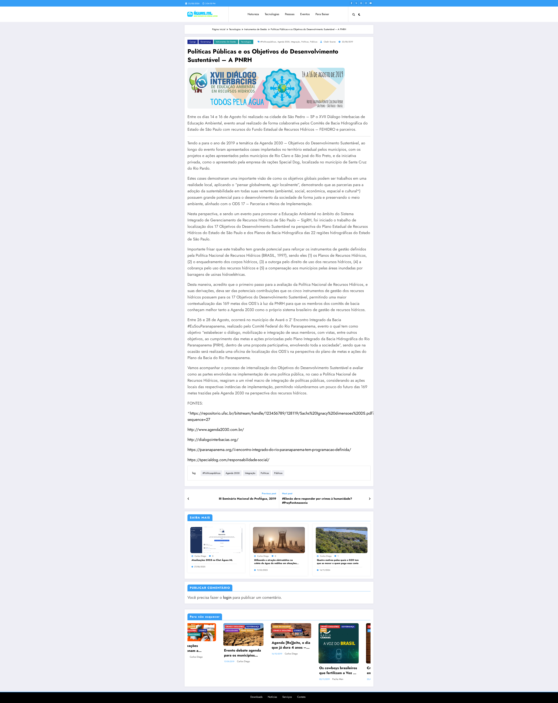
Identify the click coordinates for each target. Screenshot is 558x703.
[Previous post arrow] (188, 499)
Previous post (269, 493)
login (227, 597)
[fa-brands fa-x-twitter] (356, 3)
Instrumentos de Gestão (226, 41)
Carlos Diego (200, 556)
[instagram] (366, 3)
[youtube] (370, 3)
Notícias (272, 697)
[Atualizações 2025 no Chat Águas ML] (216, 539)
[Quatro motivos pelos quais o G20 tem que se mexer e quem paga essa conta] (341, 539)
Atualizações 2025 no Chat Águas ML (212, 560)
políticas (305, 41)
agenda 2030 (283, 41)
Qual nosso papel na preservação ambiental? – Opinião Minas (349, 660)
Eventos (305, 14)
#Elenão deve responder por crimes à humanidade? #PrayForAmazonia (317, 501)
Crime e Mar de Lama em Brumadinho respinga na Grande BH (253, 670)
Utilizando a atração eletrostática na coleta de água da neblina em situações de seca (275, 562)
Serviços (287, 697)
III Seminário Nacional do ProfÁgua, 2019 (247, 499)
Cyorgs (192, 41)
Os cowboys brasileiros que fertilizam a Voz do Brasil (207, 670)
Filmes (356, 626)
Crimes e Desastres (199, 626)
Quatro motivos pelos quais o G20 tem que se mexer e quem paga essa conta (338, 562)
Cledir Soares (330, 41)
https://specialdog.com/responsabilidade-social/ (228, 460)
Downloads (256, 697)
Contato (301, 697)
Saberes (289, 630)
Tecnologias (272, 14)
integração (295, 41)
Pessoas (289, 14)
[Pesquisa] (353, 14)
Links (192, 630)
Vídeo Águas (339, 634)
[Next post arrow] (370, 499)
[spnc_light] (359, 14)
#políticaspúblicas (268, 41)
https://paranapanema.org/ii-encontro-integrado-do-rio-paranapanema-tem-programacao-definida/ (269, 449)
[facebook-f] (351, 3)
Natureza (253, 14)
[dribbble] (361, 3)
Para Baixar (322, 14)
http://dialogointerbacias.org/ (212, 439)
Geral (240, 630)
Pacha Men (207, 679)
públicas (313, 41)
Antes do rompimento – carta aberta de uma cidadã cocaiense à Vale (302, 656)
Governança (206, 41)
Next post (287, 493)
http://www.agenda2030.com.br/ (215, 429)
